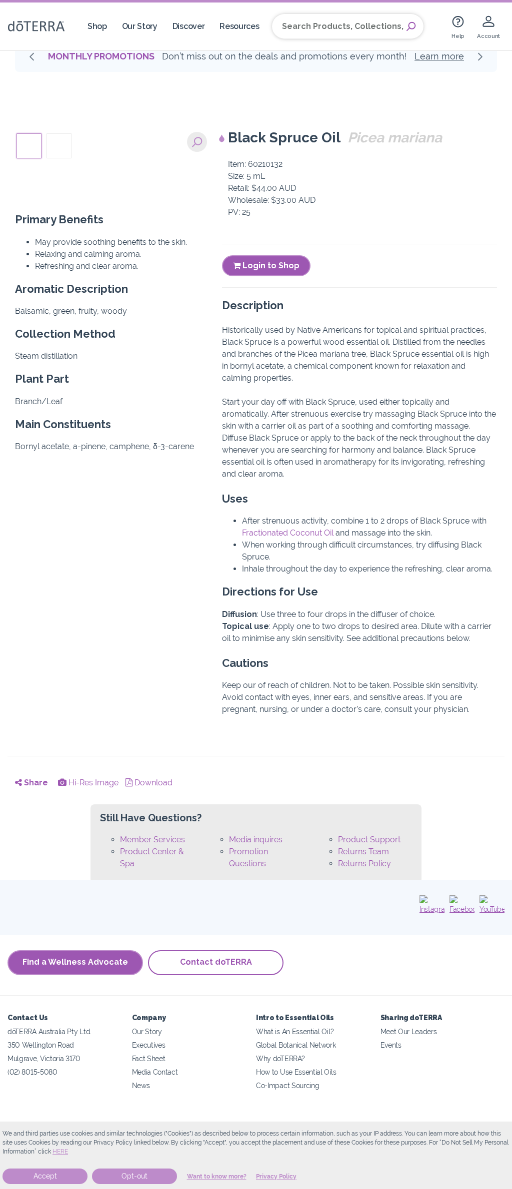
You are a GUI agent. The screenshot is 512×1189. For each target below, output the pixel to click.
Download (152, 782)
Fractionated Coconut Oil (288, 533)
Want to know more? (216, 1176)
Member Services (152, 839)
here (60, 1151)
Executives (149, 1045)
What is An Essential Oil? (295, 1031)
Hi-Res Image (92, 782)
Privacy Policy (276, 1176)
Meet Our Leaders (408, 1031)
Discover (188, 26)
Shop (97, 26)
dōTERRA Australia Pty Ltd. (50, 1031)
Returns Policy (364, 863)
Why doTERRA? (280, 1058)
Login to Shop (270, 265)
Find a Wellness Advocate (75, 962)
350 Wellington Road (41, 1045)
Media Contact (155, 1072)
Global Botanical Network (296, 1045)
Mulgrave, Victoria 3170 (44, 1058)
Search (411, 26)
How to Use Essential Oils (296, 1072)
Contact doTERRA (216, 962)
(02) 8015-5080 (33, 1072)
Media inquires (255, 839)
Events (391, 1045)
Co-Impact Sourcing (287, 1085)
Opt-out (135, 1176)
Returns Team (363, 851)
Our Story (140, 26)
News (141, 1085)
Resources (239, 26)
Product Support (369, 839)
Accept (45, 1176)
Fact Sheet (149, 1058)
